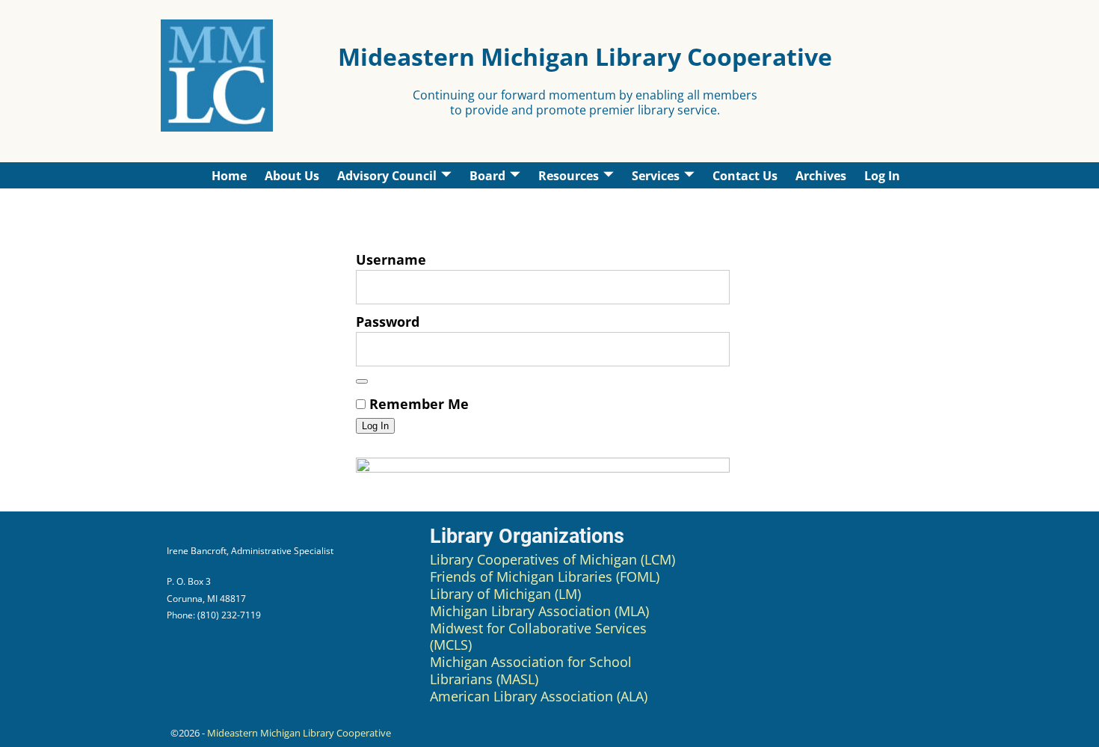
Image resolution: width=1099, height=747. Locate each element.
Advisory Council (387, 175)
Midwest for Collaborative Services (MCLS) (538, 636)
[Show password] (362, 381)
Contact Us (745, 175)
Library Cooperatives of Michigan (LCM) (552, 559)
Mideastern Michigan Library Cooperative (299, 733)
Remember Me (417, 404)
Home (229, 175)
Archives (820, 175)
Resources (568, 175)
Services (656, 175)
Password (387, 322)
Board (487, 175)
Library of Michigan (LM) (505, 594)
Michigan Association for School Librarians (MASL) (531, 670)
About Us (292, 175)
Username (391, 259)
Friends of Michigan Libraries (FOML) (544, 576)
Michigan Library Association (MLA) (539, 611)
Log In (882, 175)
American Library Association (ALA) (538, 696)
